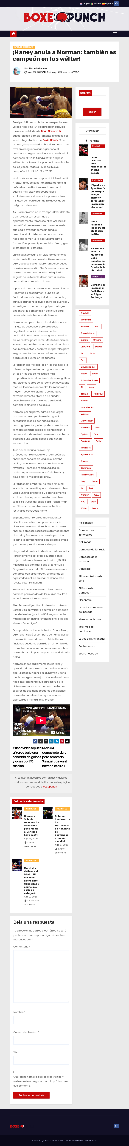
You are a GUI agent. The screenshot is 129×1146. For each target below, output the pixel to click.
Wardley (85, 495)
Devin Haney (50, 140)
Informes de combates (23, 47)
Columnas (85, 542)
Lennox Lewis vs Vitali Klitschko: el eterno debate (98, 165)
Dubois (98, 346)
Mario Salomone (38, 68)
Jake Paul (98, 393)
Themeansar (90, 1140)
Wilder (84, 508)
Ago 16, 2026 (31, 838)
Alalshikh (85, 313)
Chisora (97, 340)
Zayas (95, 508)
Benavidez (86, 319)
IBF (82, 387)
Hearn (95, 373)
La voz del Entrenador (92, 639)
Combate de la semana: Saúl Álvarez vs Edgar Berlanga (98, 291)
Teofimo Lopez (87, 474)
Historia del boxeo (89, 380)
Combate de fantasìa (92, 549)
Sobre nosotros (88, 653)
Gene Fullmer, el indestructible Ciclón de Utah (98, 227)
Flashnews (97, 180)
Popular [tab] (94, 131)
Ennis (92, 353)
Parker (98, 441)
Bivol (97, 326)
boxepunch (50, 786)
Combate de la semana (97, 277)
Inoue (91, 387)
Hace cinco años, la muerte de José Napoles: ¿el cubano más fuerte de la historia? (98, 259)
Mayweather (87, 420)
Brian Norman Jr (51, 131)
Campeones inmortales (97, 213)
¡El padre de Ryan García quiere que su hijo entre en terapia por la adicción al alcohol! (98, 196)
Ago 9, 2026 (62, 844)
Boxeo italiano (87, 333)
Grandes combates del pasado (98, 146)
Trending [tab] (93, 141)
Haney (84, 373)
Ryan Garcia (87, 454)
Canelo (84, 340)
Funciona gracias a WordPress (48, 1140)
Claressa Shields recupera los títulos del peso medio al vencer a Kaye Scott (32, 825)
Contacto (85, 569)
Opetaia (84, 434)
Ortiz (96, 434)
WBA (96, 495)
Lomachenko (87, 407)
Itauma (84, 393)
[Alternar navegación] (115, 33)
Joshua (84, 400)
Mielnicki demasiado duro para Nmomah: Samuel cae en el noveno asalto (54, 757)
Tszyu (83, 481)
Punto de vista (87, 646)
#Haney (52, 72)
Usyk (91, 488)
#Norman (64, 72)
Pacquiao (85, 441)
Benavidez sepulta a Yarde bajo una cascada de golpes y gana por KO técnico (27, 757)
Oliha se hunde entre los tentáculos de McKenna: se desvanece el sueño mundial (62, 829)
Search (85, 92)
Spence (84, 461)
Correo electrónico (26, 1032)
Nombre (19, 1012)
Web (16, 1052)
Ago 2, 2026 (31, 896)
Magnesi (85, 414)
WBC (83, 501)
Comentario (21, 946)
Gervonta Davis (88, 367)
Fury (83, 360)
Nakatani (85, 427)
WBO (93, 501)
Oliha (97, 427)
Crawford (85, 346)
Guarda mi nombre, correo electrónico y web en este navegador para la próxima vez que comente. (40, 1081)
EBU (82, 353)
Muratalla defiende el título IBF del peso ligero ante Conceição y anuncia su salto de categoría (31, 881)
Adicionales (86, 523)
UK (82, 488)
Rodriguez (85, 447)
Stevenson (86, 468)
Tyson (95, 481)
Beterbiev (85, 326)
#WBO (75, 72)
